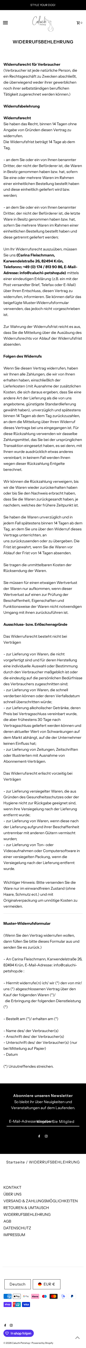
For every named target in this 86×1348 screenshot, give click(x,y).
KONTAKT (12, 1187)
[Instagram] (46, 1137)
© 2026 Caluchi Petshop (16, 1342)
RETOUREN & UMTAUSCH (26, 1207)
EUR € (49, 1284)
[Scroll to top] (77, 1337)
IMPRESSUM (14, 1235)
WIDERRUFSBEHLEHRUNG (27, 1214)
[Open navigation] (13, 23)
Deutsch (18, 1284)
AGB (7, 1221)
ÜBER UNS (12, 1194)
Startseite (15, 1162)
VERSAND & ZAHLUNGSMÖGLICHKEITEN (40, 1201)
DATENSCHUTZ (17, 1228)
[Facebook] (39, 1137)
